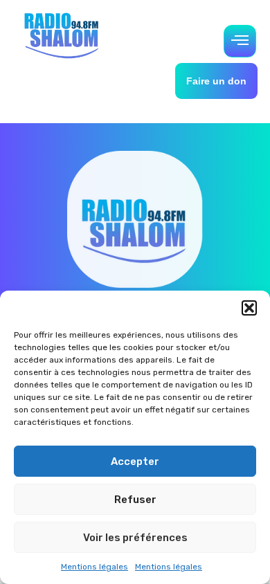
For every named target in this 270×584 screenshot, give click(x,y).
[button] (249, 308)
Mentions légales (94, 567)
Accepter (135, 461)
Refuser (135, 499)
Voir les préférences (135, 537)
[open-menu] (240, 41)
